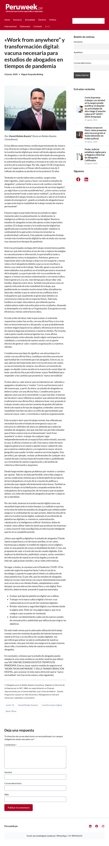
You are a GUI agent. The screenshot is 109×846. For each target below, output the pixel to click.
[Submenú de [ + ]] (49, 26)
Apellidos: (78, 52)
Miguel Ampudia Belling (32, 74)
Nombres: (78, 42)
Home (7, 19)
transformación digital (52, 705)
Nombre (8, 772)
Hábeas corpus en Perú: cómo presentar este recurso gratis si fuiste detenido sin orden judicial (96, 133)
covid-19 (10, 705)
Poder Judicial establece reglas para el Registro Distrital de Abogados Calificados (95, 155)
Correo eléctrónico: (82, 63)
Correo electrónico (13, 783)
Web (6, 794)
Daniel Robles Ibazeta (28, 705)
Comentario (10, 744)
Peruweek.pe (11, 826)
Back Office (11, 711)
